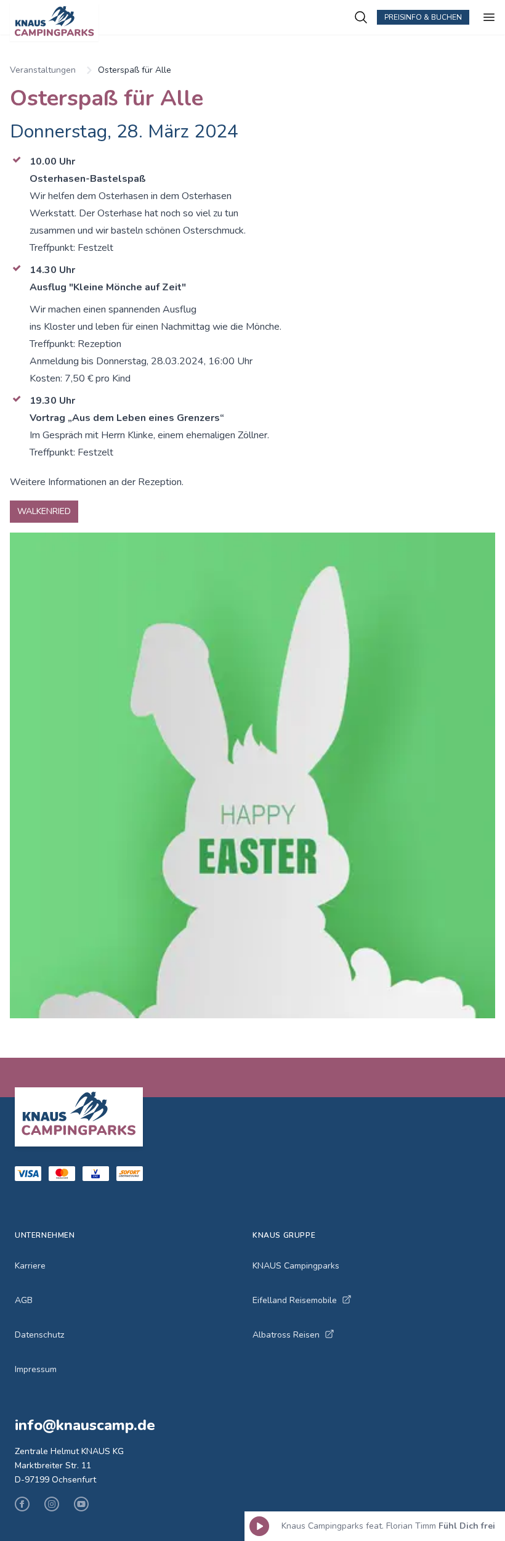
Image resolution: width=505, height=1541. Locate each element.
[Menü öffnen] (489, 17)
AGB (24, 1300)
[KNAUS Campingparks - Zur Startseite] (182, 22)
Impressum (36, 1369)
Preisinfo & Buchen (423, 17)
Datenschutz (39, 1335)
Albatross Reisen (286, 1335)
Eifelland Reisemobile (294, 1300)
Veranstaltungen (43, 70)
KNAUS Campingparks (295, 1266)
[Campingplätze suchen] (361, 17)
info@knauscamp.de (85, 1425)
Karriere (30, 1266)
